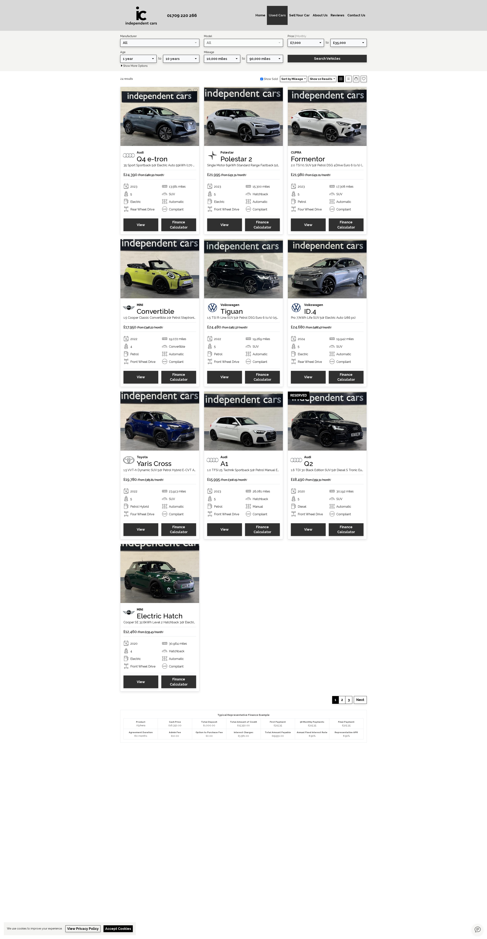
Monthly (301, 36)
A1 (224, 464)
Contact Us (356, 15)
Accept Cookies (118, 929)
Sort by (292, 78)
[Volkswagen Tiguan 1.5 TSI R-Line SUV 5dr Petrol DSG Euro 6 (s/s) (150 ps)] (243, 268)
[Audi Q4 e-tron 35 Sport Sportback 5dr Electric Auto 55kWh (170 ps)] (159, 116)
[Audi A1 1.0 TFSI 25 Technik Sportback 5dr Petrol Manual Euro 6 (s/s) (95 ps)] (243, 421)
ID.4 (310, 311)
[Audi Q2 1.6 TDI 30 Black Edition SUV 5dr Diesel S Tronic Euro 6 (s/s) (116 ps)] (327, 421)
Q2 (308, 464)
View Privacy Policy (83, 929)
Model (208, 36)
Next (360, 700)
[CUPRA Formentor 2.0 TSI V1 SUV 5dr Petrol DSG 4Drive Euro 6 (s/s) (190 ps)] (327, 116)
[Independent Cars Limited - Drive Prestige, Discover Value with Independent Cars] (142, 15)
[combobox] (159, 43)
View (141, 225)
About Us (320, 15)
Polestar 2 (236, 159)
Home (260, 15)
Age (123, 52)
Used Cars (277, 15)
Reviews (337, 15)
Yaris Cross (154, 464)
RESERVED (298, 395)
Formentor (308, 159)
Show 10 (321, 78)
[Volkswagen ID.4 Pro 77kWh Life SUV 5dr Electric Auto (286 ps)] (327, 268)
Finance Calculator (179, 224)
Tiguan (231, 311)
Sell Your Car (299, 15)
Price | (297, 36)
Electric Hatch (160, 616)
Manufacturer (128, 36)
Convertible (155, 311)
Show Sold (270, 78)
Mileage (209, 52)
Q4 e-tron (152, 159)
